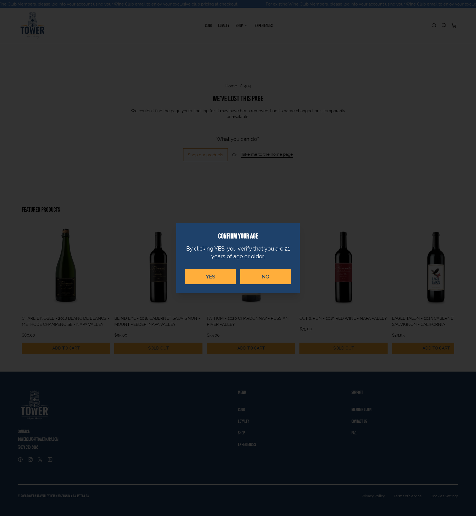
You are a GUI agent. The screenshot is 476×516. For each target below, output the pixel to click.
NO (265, 277)
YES (210, 277)
